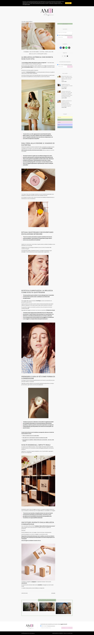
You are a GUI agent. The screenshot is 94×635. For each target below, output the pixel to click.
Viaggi (59, 127)
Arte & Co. (59, 117)
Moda (59, 124)
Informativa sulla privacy (68, 35)
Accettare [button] (68, 3)
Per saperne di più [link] (26, 4)
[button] (61, 48)
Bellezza (59, 119)
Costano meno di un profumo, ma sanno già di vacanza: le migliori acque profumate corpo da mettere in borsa (66, 94)
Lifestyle (59, 122)
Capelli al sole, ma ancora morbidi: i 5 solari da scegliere (66, 86)
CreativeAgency (32, 633)
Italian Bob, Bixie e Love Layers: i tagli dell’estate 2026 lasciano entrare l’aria (66, 78)
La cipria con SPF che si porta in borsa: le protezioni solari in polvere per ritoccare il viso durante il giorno (66, 103)
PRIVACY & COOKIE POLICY (68, 633)
